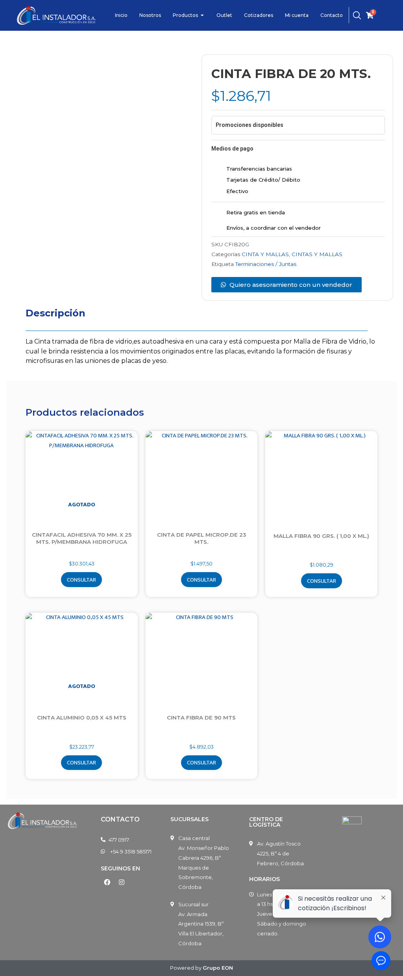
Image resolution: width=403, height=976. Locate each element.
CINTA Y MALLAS (265, 254)
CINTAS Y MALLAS (317, 254)
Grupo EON (218, 968)
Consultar (81, 580)
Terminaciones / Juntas (265, 264)
